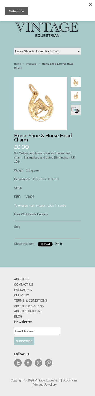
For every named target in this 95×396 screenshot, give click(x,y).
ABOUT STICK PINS (28, 311)
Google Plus (38, 363)
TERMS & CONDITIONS (30, 300)
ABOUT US (22, 279)
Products (31, 63)
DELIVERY (21, 295)
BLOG (18, 316)
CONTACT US (23, 284)
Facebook (28, 363)
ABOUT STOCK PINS (29, 306)
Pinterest (48, 363)
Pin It (58, 244)
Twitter (18, 363)
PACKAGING (23, 290)
